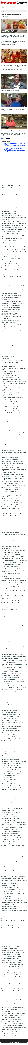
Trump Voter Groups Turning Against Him (9, 328)
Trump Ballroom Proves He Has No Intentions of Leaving (12, 646)
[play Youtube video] (14, 26)
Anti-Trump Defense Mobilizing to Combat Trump (11, 870)
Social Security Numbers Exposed (8, 810)
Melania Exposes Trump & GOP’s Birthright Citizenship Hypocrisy (12, 259)
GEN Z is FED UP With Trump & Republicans (10, 1021)
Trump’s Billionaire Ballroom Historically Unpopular (11, 316)
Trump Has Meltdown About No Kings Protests (10, 573)
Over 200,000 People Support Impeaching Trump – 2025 (12, 839)
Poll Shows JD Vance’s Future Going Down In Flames (12, 481)
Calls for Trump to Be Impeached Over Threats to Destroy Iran (13, 341)
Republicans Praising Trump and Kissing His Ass (11, 673)
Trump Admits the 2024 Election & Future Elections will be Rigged (12, 923)
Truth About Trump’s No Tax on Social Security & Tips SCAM (13, 920)
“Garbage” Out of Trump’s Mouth (7, 925)
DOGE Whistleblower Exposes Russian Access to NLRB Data (13, 746)
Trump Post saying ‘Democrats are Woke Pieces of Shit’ (12, 613)
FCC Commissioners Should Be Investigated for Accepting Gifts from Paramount (14, 192)
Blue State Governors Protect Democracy (9, 883)
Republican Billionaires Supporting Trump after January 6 (12, 1003)
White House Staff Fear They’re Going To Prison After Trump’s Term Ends (13, 437)
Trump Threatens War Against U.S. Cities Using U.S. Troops (13, 611)
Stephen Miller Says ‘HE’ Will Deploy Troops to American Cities (14, 590)
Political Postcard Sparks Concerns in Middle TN (11, 620)
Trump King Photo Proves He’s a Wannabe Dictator (11, 829)
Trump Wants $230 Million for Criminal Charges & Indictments (13, 354)
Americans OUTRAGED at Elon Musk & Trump (10, 835)
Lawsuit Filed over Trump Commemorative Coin (10, 352)
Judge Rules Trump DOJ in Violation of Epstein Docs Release (13, 276)
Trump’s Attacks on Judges (6, 777)
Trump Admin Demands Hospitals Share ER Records (11, 209)
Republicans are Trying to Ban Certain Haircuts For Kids (12, 800)
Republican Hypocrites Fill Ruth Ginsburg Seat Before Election (13, 660)
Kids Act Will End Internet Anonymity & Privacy (10, 263)
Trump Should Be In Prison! (6, 318)
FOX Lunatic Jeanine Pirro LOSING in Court (10, 373)
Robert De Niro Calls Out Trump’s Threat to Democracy (12, 960)
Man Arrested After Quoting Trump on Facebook (10, 546)
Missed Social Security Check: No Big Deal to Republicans (13, 793)
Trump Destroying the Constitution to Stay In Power (11, 757)
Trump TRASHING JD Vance (7, 299)
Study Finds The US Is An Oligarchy (8, 851)
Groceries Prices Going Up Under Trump (9, 728)
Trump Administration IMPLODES (8, 775)
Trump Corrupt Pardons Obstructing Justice (10, 648)
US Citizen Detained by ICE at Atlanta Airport (10, 187)
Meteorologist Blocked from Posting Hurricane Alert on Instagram (14, 656)
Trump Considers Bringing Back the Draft (9, 362)
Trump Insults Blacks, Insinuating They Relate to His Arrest (13, 942)
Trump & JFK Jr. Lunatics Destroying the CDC (10, 671)
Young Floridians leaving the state (8, 874)
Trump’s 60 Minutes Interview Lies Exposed (10, 532)
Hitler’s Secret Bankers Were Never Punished (10, 254)
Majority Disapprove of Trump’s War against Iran (11, 379)
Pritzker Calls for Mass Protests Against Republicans (11, 734)
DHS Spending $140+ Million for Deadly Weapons (11, 401)
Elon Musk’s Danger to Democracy (8, 914)
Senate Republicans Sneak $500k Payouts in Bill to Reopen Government (13, 511)
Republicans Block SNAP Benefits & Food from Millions (12, 526)
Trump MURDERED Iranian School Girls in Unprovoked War (13, 383)
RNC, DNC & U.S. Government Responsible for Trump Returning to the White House (14, 856)
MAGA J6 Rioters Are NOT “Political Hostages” (10, 1031)
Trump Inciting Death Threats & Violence (9, 1009)
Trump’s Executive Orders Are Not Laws (9, 636)
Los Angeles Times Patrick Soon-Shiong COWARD (11, 866)
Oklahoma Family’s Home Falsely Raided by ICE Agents (12, 738)
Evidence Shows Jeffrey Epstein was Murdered (10, 377)
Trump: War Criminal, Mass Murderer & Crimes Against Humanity (14, 291)
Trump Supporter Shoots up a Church (8, 627)
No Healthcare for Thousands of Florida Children (10, 1033)
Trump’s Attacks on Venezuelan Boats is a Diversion (11, 493)
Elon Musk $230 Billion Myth (7, 896)
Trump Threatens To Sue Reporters (8, 940)
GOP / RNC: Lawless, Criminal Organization (10, 958)
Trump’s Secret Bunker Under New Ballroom (10, 552)
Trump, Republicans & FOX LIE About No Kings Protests (12, 586)
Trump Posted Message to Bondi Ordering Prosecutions (12, 602)
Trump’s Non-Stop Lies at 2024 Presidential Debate (11, 938)
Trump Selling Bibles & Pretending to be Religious (11, 1017)
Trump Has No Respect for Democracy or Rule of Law (12, 927)
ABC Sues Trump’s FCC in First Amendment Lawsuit (11, 185)
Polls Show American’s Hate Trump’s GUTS (10, 439)
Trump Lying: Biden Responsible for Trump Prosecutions (12, 1005)
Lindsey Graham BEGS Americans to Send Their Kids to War (13, 381)
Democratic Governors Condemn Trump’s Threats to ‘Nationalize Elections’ (14, 423)
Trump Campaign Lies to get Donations (9, 948)
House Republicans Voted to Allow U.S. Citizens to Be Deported (14, 444)
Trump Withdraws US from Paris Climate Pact (10, 847)
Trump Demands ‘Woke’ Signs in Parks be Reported (11, 683)
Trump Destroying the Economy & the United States (11, 542)
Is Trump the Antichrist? (6, 364)
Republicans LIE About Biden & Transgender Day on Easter (13, 999)
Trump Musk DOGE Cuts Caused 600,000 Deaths (11, 500)
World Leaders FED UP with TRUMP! (8, 322)
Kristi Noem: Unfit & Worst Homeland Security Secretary (12, 432)
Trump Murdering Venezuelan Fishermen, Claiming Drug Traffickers (12, 605)
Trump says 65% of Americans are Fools (9, 506)
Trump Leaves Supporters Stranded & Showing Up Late (12, 889)
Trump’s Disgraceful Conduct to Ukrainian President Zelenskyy (13, 822)
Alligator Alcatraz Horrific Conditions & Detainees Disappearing (13, 685)
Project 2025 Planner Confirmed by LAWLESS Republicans (13, 837)
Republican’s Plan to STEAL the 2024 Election (10, 954)
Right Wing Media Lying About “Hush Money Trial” (11, 976)
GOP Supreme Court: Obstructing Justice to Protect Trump (13, 1013)
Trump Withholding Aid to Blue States (8, 211)
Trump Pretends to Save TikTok (7, 854)
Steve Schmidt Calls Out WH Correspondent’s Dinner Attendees (14, 205)
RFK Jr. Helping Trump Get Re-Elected (9, 1001)
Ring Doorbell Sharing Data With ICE (8, 428)
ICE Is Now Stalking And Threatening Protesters (10, 442)
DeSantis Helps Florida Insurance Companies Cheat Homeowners (14, 902)
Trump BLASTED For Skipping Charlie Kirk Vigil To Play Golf (13, 654)
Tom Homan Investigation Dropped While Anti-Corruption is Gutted (13, 641)
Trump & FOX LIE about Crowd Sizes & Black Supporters (12, 966)
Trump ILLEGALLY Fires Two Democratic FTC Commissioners (13, 781)
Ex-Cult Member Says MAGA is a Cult (9, 524)
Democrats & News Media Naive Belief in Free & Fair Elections (13, 227)
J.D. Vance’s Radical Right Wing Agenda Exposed (11, 933)
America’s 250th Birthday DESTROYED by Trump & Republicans (14, 249)
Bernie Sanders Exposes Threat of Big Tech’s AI (11, 207)
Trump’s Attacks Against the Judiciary (8, 700)
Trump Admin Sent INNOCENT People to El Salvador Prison (13, 798)
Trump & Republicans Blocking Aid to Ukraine (10, 1035)
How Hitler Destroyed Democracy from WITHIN (10, 785)
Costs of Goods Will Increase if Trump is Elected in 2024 (12, 952)
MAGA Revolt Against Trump (7, 345)
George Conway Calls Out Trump (7, 198)
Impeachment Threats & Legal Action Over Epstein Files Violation (12, 479)
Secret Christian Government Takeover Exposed (11, 1019)
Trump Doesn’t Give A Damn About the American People (12, 261)
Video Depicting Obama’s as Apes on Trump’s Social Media (13, 421)
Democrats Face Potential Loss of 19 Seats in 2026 (11, 582)
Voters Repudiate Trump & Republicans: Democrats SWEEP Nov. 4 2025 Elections (13, 535)
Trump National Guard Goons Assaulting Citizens (11, 295)
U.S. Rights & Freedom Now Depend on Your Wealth (11, 689)
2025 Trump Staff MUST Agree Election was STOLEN (12, 983)
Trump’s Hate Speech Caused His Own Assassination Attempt (13, 929)
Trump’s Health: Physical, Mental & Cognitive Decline (12, 397)
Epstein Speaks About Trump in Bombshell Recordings (12, 558)
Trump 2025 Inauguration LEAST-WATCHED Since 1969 (12, 845)
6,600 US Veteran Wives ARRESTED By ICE (10, 508)
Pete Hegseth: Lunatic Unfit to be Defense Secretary (11, 849)
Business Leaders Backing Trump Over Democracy (11, 962)
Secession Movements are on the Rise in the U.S (11, 283)
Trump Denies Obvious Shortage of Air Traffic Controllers (12, 517)
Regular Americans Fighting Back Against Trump (11, 767)
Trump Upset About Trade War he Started (9, 814)
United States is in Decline (6, 843)
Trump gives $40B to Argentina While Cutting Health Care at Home (13, 596)
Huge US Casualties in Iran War (7, 356)
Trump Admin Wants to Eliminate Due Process (10, 716)
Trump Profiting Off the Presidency (8, 244)
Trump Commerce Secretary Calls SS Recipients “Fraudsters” (13, 791)
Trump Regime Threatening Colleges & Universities (11, 751)
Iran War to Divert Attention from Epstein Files (10, 336)
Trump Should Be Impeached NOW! (8, 240)
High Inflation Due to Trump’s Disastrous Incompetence (12, 360)
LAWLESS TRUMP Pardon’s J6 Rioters (9, 841)
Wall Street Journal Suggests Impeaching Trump (11, 744)
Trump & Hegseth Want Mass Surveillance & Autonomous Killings (12, 395)
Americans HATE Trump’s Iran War (8, 366)
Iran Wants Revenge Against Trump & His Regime (11, 219)
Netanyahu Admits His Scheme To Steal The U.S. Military (12, 229)
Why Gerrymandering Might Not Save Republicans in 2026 (12, 430)
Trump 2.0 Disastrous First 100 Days (8, 736)
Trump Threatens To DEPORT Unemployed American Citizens (13, 392)
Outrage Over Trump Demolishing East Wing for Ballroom (12, 568)
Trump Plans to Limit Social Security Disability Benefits (12, 519)
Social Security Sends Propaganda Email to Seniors (11, 695)
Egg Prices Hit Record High (6, 755)
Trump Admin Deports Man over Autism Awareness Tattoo (12, 771)
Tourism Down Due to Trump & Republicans (10, 618)
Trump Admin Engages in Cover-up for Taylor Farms (11, 221)
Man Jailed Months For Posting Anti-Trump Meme (11, 540)
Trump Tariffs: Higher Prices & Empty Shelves (10, 740)
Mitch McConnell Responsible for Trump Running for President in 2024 (14, 894)
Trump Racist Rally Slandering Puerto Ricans (10, 887)
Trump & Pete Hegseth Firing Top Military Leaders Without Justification (12, 274)
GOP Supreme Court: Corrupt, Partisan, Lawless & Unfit (12, 978)
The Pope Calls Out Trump (6, 339)
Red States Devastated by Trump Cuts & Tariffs (10, 802)
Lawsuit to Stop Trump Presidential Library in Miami (11, 238)
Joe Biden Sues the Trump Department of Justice (11, 305)
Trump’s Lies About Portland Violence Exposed (10, 632)
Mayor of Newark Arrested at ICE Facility (9, 720)
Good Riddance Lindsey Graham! (8, 242)
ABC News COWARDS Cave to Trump (9, 662)
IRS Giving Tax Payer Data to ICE (8, 783)
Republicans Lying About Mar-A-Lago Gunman (10, 408)
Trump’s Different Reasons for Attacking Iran (10, 371)
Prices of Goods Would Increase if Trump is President (12, 1015)
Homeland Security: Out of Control (8, 724)
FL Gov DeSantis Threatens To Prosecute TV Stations (12, 898)
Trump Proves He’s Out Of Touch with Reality (10, 489)
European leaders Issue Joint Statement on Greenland (12, 461)
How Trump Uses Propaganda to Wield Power (10, 584)
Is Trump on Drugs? (5, 358)
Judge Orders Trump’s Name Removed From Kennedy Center (13, 289)
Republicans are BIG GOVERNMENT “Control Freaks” (12, 350)
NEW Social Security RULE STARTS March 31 (10, 789)
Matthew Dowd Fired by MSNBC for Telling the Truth (11, 669)
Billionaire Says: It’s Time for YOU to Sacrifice (10, 730)
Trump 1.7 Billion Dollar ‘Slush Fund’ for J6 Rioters (11, 297)
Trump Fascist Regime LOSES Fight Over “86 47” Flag (12, 287)
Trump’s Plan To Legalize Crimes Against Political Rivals (12, 556)
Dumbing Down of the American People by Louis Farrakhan (13, 697)
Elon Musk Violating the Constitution (8, 820)
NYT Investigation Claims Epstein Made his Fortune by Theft (13, 485)
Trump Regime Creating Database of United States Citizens (13, 706)
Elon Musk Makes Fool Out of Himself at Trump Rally (12, 900)
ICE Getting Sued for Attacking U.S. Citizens (10, 457)
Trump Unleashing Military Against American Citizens (11, 704)
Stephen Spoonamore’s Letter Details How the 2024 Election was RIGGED (14, 881)
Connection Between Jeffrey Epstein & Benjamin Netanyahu (13, 502)
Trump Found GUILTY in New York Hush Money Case (12, 964)
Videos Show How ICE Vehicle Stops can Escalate (11, 425)
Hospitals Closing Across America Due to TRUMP (11, 691)
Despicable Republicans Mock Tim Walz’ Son (10, 906)
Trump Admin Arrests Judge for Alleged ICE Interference (12, 742)
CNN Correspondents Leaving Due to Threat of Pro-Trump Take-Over (14, 252)
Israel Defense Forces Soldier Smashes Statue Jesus (12, 330)
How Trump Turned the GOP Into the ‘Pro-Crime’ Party (12, 946)
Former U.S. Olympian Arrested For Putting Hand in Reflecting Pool (13, 236)
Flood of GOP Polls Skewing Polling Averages (10, 891)
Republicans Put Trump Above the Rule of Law (10, 970)
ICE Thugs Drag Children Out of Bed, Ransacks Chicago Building (14, 622)
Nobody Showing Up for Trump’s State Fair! (10, 265)
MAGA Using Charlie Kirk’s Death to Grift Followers (11, 609)
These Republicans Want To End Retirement (10, 912)
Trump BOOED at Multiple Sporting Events (9, 521)
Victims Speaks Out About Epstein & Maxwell (10, 554)
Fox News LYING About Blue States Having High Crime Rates (13, 1027)
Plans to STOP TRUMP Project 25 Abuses (9, 885)
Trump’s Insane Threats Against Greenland (9, 765)
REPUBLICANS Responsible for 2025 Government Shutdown (13, 530)
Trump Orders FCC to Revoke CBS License (10, 749)
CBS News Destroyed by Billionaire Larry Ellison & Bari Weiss (13, 301)
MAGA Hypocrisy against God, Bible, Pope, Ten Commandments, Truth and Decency (10, 314)
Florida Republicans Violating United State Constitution (12, 324)
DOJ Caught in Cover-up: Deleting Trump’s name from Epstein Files (13, 404)
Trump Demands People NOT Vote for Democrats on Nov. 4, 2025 (13, 538)
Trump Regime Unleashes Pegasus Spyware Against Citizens (13, 550)
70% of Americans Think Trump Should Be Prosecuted (12, 1023)
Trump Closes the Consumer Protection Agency (10, 831)
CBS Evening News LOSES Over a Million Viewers (11, 455)
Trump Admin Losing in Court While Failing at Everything (12, 285)
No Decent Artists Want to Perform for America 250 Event (12, 303)
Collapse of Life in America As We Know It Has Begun (12, 600)
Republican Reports (15, 1042)
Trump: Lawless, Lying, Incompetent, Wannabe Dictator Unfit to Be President (14, 986)
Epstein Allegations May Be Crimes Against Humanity (12, 412)
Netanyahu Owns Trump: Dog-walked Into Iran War (11, 343)
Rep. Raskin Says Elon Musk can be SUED (10, 833)
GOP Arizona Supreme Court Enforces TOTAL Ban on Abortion (13, 990)
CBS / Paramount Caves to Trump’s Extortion (10, 487)
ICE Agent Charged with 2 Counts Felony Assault (11, 334)
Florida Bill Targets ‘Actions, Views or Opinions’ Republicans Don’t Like (13, 390)
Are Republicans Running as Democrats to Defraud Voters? (13, 876)
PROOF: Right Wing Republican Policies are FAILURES (12, 562)
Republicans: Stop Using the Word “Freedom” (10, 650)
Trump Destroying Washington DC (8, 280)
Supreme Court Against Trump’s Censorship (10, 658)
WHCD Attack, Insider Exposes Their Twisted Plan (11, 320)
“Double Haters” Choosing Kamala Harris (9, 908)
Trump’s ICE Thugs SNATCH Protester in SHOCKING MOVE (13, 566)
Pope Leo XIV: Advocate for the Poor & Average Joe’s (12, 722)
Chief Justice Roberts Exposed (7, 607)
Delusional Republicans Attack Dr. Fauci (9, 203)
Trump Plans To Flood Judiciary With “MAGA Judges (11, 806)
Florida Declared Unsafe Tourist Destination (10, 326)
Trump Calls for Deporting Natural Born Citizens (10, 693)
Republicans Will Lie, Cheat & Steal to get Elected (11, 936)
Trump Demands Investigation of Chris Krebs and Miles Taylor (13, 761)
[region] (14, 167)
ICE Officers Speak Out (6, 446)
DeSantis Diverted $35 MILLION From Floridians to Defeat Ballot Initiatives (14, 470)
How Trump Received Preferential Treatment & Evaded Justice (13, 513)
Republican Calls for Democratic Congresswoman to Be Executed (14, 634)
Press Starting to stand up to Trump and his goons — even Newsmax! (13, 593)
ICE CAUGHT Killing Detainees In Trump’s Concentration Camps (14, 418)
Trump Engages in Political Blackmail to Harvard (11, 753)
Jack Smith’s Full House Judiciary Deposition (10, 467)
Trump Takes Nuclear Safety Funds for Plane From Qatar (12, 681)
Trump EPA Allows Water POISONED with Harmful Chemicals (13, 544)
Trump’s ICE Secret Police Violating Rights (9, 710)
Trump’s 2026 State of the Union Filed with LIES (11, 387)
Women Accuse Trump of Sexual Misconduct (10, 918)
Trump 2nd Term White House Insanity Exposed (10, 271)
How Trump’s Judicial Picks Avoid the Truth (10, 515)
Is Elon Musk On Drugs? (6, 795)
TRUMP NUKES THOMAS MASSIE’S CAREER (11, 309)
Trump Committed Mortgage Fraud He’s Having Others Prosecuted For (12, 496)
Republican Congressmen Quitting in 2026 (9, 472)
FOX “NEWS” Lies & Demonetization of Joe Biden (11, 956)
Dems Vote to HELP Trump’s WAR (8, 385)
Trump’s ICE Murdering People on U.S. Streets (10, 231)
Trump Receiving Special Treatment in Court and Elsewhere (13, 1007)
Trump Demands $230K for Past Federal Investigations (12, 564)
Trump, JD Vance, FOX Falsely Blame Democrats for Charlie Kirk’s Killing (13, 616)
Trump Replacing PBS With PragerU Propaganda (11, 675)
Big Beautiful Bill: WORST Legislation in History (10, 714)
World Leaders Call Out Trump (7, 868)
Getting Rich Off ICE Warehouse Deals (9, 278)
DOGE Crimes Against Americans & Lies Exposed (11, 194)
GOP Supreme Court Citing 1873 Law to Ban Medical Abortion (13, 992)
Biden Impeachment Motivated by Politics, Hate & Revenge (13, 1029)
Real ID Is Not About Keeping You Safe (9, 712)
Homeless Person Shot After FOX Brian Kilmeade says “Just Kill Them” (14, 665)
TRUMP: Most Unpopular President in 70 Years (10, 818)
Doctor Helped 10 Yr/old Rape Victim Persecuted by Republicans (14, 910)
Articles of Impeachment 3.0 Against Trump (10, 732)
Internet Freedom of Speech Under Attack (9, 414)
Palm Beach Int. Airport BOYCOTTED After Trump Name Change (14, 223)
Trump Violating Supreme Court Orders (9, 718)
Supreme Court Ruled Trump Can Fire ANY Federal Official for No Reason (14, 247)
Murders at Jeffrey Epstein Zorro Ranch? (9, 375)
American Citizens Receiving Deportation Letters (11, 726)
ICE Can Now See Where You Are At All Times (10, 598)
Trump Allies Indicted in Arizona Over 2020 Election (11, 974)
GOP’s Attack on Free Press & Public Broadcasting (11, 787)
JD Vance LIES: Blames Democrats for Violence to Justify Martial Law (13, 639)
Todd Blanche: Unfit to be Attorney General (9, 233)
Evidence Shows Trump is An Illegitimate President (11, 827)
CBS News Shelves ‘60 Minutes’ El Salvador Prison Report (13, 474)
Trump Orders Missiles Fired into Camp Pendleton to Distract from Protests (13, 576)
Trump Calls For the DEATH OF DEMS (9, 465)
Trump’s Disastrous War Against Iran (8, 332)
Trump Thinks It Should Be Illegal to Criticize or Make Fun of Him (14, 528)
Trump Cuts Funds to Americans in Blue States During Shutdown (14, 560)
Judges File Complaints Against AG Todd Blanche (11, 269)
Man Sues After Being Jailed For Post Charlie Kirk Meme (12, 476)
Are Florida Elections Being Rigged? (8, 311)
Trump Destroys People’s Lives (7, 904)
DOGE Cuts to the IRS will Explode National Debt (11, 816)
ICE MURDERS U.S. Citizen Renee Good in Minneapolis (12, 463)
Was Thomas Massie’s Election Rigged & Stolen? (11, 307)
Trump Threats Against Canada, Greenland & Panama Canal (13, 863)
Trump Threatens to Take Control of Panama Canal (11, 872)
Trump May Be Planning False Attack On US (10, 213)
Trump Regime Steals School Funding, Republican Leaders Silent (14, 687)
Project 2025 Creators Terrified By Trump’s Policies (11, 808)
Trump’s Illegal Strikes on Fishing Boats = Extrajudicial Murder (13, 217)
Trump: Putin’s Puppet (5, 1011)
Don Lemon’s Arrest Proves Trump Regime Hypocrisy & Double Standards (13, 435)
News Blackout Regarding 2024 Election (9, 293)
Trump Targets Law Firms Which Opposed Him (10, 773)
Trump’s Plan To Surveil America (7, 708)
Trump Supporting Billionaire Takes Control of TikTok (11, 483)
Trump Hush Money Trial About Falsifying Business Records (13, 988)
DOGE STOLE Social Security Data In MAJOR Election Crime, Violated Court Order (13, 453)
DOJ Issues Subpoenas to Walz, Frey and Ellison (11, 450)
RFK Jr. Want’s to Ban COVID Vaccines (9, 644)
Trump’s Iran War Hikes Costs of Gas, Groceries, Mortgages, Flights (13, 369)
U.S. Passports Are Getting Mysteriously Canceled (11, 416)
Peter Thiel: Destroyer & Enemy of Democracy (10, 256)
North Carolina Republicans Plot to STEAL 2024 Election (12, 878)
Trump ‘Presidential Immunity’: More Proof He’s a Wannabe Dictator (13, 981)
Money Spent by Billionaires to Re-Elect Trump (10, 702)
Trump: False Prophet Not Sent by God (9, 997)
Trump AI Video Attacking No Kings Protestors (10, 578)
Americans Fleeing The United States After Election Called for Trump (13, 825)
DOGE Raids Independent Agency (8, 804)
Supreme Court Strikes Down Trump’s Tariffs (10, 410)
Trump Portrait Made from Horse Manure (9, 196)
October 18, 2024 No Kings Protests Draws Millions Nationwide (13, 580)
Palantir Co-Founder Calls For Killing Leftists (10, 459)
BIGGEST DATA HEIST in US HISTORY (9, 498)
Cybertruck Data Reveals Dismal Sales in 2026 (10, 201)
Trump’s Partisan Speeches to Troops (8, 548)
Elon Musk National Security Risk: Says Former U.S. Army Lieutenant (13, 861)
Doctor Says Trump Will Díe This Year (9, 448)
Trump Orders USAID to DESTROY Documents (10, 812)
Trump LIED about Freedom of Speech (9, 652)
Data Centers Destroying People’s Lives (9, 189)
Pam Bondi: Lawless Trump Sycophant (9, 588)
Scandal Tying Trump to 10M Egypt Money (9, 916)
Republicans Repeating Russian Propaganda (10, 994)
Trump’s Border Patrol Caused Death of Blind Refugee (12, 399)
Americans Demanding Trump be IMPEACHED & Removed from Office (14, 348)
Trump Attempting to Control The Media (9, 491)
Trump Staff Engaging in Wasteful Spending (10, 759)
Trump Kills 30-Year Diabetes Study (8, 779)
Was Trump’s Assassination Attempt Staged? (10, 677)
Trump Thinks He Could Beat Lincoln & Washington (11, 504)
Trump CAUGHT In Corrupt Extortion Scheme (10, 769)
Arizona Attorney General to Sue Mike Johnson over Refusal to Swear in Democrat (13, 571)
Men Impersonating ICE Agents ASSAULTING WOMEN (12, 667)
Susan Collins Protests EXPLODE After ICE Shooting (12, 225)
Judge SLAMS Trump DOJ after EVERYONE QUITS (11, 406)
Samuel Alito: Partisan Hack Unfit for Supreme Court (11, 972)
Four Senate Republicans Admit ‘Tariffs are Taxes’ (11, 763)
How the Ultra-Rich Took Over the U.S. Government (11, 858)
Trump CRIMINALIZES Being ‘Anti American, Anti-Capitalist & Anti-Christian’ (13, 625)
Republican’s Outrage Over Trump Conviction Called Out (12, 950)
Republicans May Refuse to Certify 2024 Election (11, 931)
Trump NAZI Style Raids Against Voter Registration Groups (13, 267)
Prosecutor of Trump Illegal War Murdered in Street (11, 215)
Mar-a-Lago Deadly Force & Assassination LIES (10, 968)
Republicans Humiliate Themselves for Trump (10, 944)
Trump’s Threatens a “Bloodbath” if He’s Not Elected (11, 1025)
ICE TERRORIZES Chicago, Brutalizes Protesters (11, 629)
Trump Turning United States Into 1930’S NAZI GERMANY (13, 679)
